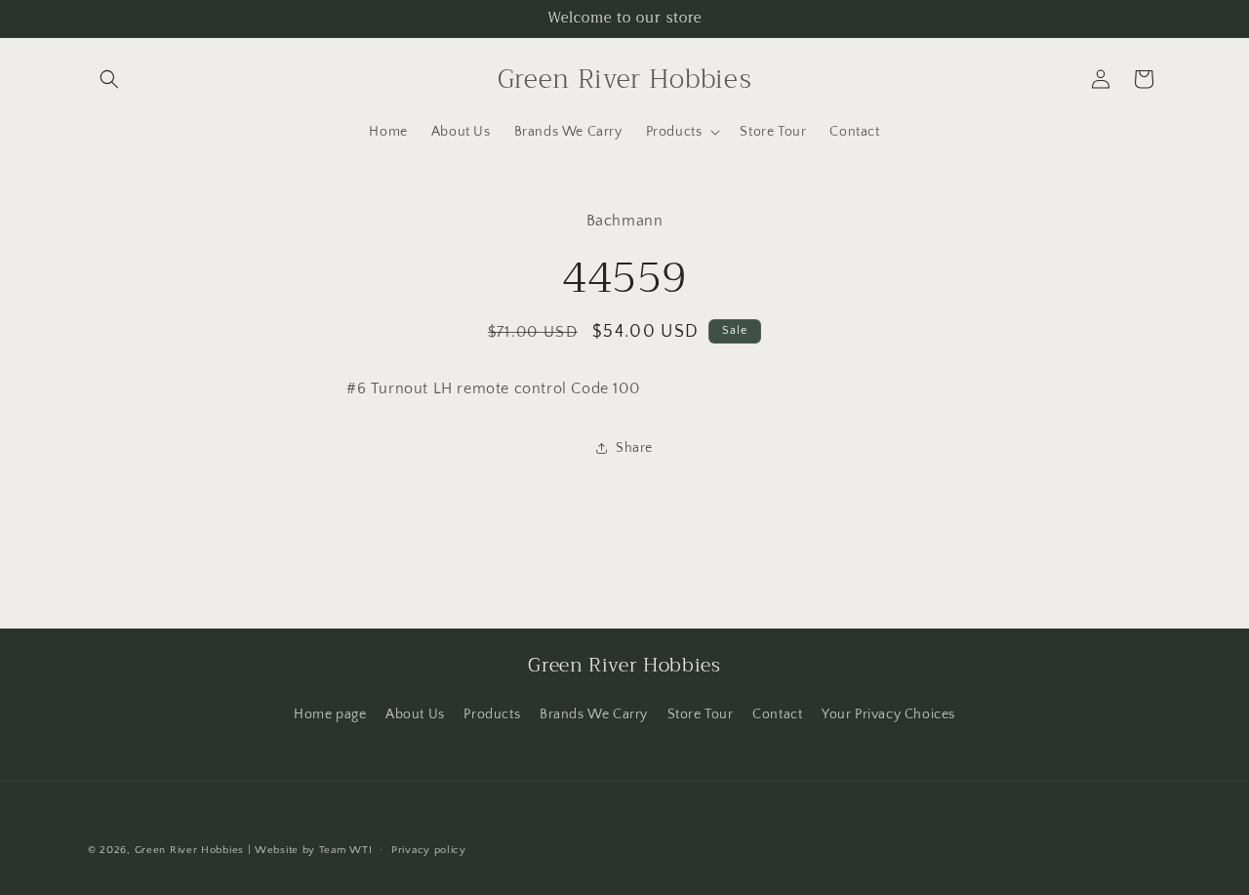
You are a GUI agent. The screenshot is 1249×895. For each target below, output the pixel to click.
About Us (415, 714)
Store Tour (700, 714)
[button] (109, 79)
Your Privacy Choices (888, 714)
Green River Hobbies (189, 850)
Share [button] (634, 448)
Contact (777, 714)
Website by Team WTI (313, 850)
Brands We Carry (594, 714)
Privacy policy (428, 850)
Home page (330, 714)
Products (491, 714)
